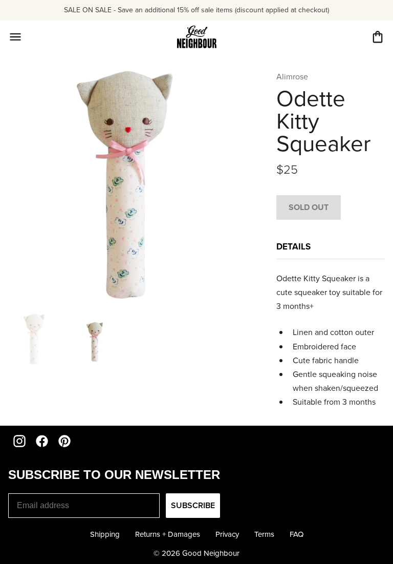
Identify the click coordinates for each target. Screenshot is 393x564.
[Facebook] (42, 441)
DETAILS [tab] (293, 246)
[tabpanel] (330, 340)
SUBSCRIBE (193, 505)
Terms (264, 534)
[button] (377, 37)
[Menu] (15, 37)
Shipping (105, 534)
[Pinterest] (64, 441)
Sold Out (309, 207)
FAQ (296, 534)
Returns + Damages (167, 534)
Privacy (227, 534)
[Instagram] (19, 441)
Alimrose (292, 76)
